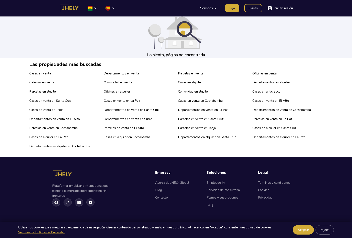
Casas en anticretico (266, 91)
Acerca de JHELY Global (172, 182)
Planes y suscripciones (222, 197)
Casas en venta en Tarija (46, 110)
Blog (158, 190)
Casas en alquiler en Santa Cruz (274, 128)
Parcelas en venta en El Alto (124, 128)
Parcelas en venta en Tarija (197, 128)
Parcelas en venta (190, 73)
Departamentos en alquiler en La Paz (278, 137)
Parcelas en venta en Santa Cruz (200, 119)
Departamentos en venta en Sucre (128, 119)
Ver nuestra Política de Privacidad (41, 232)
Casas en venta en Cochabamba (200, 100)
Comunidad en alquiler (193, 91)
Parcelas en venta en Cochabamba (53, 128)
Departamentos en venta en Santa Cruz (131, 110)
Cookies (263, 190)
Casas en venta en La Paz (122, 100)
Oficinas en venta (264, 73)
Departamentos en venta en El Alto (54, 119)
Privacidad (265, 197)
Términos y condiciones (274, 182)
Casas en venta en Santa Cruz (50, 100)
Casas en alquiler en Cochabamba (127, 137)
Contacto (161, 197)
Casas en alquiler (190, 82)
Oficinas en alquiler (117, 91)
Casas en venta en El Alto (270, 100)
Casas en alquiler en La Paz (48, 137)
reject (325, 230)
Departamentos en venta (121, 73)
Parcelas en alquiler (43, 91)
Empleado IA (216, 182)
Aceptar (303, 230)
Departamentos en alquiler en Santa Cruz (207, 137)
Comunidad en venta (118, 82)
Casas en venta (40, 73)
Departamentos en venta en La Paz (203, 110)
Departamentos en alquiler (271, 82)
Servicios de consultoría (223, 190)
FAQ (210, 205)
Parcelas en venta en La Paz (272, 119)
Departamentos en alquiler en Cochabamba (59, 146)
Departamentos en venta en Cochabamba (281, 110)
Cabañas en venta (41, 82)
